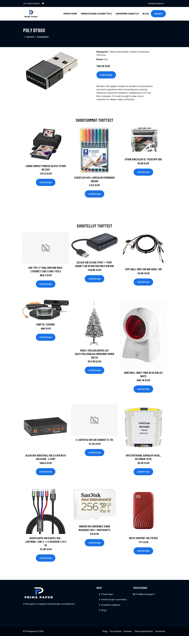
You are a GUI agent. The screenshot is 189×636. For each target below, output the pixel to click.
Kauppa (158, 13)
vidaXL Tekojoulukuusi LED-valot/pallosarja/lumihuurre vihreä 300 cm (94, 354)
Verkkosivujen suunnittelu (96, 13)
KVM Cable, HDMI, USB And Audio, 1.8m (143, 269)
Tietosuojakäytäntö (143, 631)
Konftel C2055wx (45, 324)
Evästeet (128, 631)
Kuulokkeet (43, 36)
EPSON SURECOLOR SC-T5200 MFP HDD (143, 159)
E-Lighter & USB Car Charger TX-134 (94, 439)
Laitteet (30, 36)
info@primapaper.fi (156, 3)
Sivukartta (160, 631)
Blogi (146, 13)
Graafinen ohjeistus (127, 13)
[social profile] (43, 3)
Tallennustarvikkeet (118, 51)
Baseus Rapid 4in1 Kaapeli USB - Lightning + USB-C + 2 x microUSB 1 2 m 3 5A (45, 541)
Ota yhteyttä (115, 631)
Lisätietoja (106, 75)
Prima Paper (70, 13)
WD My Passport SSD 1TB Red (143, 538)
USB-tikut (101, 55)
